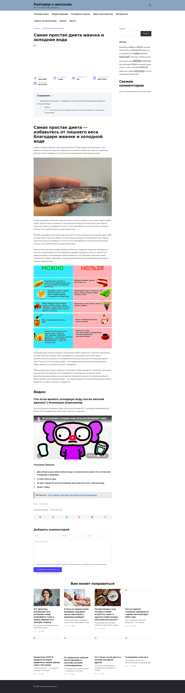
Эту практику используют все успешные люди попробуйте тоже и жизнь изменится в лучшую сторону (44, 615)
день (148, 47)
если (129, 50)
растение (135, 67)
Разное (63, 21)
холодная (44, 504)
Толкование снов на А (136, 657)
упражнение (123, 74)
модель (130, 61)
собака (131, 71)
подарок (122, 67)
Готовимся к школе (80, 14)
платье (148, 64)
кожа (136, 53)
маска (121, 61)
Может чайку (43, 487)
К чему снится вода (46, 479)
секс (126, 71)
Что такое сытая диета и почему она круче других (108, 659)
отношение (142, 64)
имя (120, 53)
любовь (141, 57)
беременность (124, 47)
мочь (137, 60)
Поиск (122, 29)
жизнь (144, 50)
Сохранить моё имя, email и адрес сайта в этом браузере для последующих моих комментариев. (71, 564)
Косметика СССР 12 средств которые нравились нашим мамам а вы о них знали (47, 661)
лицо (136, 57)
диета (121, 50)
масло (125, 61)
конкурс (143, 53)
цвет (137, 74)
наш (120, 64)
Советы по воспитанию (45, 21)
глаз (145, 47)
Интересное (122, 14)
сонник (139, 70)
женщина (136, 50)
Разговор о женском (53, 4)
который (124, 56)
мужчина (146, 61)
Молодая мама (41, 14)
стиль (146, 71)
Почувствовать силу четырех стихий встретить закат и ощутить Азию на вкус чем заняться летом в (106, 614)
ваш (132, 47)
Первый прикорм (60, 14)
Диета (73, 21)
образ (134, 64)
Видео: (47, 107)
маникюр (148, 57)
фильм (132, 74)
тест (150, 71)
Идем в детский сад (103, 14)
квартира (125, 53)
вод (36, 504)
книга (131, 53)
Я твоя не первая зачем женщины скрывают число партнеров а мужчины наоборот (76, 613)
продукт (128, 67)
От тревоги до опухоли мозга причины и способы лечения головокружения (76, 661)
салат (121, 71)
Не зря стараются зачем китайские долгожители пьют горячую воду (70, 483)
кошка (132, 57)
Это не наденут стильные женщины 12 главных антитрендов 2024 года (137, 613)
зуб (148, 50)
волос (140, 47)
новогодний (126, 64)
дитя (125, 50)
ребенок (143, 67)
